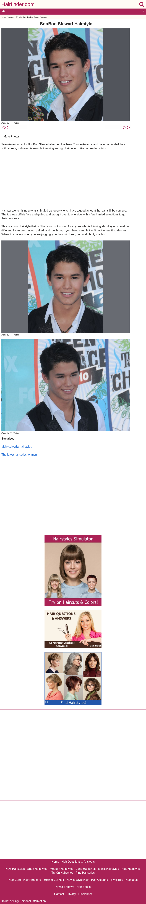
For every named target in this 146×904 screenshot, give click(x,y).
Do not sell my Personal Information (23, 901)
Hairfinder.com (18, 4)
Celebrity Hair (20, 17)
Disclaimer (85, 893)
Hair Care (15, 879)
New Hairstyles (15, 868)
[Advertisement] (66, 179)
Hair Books (84, 886)
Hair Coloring (99, 879)
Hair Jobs (132, 879)
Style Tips (117, 879)
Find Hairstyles (85, 872)
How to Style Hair (78, 879)
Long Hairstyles (86, 868)
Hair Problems (32, 879)
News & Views (65, 886)
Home (3, 17)
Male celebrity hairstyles (16, 446)
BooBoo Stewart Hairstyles (37, 17)
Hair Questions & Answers (78, 861)
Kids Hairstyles (130, 868)
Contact (59, 893)
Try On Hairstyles (62, 872)
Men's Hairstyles (108, 868)
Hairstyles (10, 17)
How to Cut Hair (54, 879)
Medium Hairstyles (61, 868)
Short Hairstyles (37, 868)
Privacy (71, 893)
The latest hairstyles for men (19, 454)
